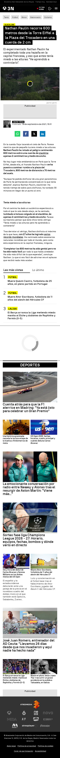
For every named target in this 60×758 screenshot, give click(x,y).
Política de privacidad (27, 746)
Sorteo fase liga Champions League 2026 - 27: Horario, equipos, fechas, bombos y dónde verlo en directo (28, 540)
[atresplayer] (49, 8)
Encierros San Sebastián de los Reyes (19, 2)
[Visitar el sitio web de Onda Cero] (36, 719)
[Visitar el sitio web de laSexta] (24, 713)
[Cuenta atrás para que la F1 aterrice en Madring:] (30, 387)
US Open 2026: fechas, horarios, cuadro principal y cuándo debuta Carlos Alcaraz (43, 439)
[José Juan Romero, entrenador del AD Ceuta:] (30, 623)
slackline (43, 153)
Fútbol (15, 17)
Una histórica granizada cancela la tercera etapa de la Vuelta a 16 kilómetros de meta (15, 439)
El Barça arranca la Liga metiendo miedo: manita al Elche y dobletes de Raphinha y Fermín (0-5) (32, 315)
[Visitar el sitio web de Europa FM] (48, 719)
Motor (24, 17)
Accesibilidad (40, 751)
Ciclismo (48, 17)
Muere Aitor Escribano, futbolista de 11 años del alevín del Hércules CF (30, 298)
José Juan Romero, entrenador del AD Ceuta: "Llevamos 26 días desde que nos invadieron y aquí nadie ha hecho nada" (28, 645)
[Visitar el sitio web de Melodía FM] (15, 726)
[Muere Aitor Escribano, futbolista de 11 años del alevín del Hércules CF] (44, 561)
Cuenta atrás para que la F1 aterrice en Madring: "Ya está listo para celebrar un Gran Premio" (29, 408)
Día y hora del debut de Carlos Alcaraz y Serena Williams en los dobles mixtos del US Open (14, 573)
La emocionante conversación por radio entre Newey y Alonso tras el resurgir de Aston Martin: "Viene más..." (29, 489)
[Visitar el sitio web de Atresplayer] (30, 726)
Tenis (6, 17)
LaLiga (12, 308)
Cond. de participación (23, 751)
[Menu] (56, 8)
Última (42, 8)
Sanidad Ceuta (52, 2)
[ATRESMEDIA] (30, 704)
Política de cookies (45, 746)
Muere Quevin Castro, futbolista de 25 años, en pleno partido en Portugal (30, 282)
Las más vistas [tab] (13, 270)
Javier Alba (18, 122)
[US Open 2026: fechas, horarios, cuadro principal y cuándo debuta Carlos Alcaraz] (44, 427)
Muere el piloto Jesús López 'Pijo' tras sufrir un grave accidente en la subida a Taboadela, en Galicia (43, 679)
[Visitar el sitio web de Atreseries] (24, 719)
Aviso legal (11, 746)
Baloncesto (35, 17)
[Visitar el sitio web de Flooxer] (45, 726)
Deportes (30, 365)
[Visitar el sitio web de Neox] (36, 713)
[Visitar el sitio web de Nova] (48, 713)
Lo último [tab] (38, 270)
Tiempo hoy (40, 2)
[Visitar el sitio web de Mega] (12, 719)
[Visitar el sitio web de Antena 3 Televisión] (12, 713)
